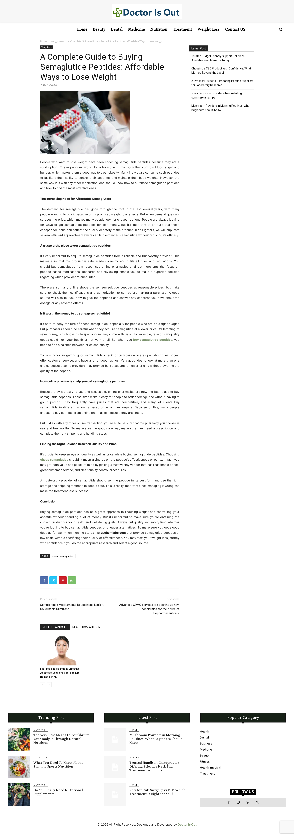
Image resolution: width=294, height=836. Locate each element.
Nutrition (40, 730)
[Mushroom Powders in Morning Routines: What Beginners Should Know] (115, 739)
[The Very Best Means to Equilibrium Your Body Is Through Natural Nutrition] (19, 739)
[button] (280, 29)
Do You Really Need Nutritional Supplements (58, 792)
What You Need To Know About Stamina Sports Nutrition (58, 764)
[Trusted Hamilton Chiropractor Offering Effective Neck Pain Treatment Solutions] (115, 767)
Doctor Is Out (187, 824)
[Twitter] (53, 580)
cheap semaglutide (63, 556)
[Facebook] (44, 580)
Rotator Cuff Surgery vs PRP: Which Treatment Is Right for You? (157, 792)
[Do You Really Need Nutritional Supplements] (19, 794)
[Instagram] (238, 802)
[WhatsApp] (72, 580)
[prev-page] (42, 684)
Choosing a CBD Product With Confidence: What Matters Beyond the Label (221, 70)
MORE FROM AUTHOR (86, 627)
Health (134, 730)
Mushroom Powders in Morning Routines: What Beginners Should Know (220, 108)
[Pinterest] (63, 580)
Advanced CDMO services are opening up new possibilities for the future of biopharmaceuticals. (149, 609)
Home (43, 41)
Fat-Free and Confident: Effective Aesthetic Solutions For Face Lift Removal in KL (60, 672)
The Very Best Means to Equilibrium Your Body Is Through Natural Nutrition (61, 739)
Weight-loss (57, 41)
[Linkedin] (248, 802)
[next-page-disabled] (49, 684)
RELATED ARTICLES (55, 627)
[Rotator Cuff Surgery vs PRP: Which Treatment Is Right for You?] (115, 794)
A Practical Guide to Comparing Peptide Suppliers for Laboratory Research (222, 83)
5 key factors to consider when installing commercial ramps (216, 95)
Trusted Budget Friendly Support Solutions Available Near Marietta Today (218, 58)
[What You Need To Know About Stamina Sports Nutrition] (19, 767)
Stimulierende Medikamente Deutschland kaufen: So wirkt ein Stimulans (72, 607)
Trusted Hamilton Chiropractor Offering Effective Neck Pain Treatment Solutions (154, 766)
